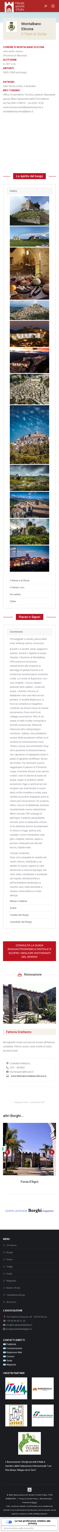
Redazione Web (14, 1352)
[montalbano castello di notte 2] (29, 334)
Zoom (25, 1149)
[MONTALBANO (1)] (29, 505)
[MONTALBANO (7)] (29, 558)
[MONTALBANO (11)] (29, 478)
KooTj (34, 1502)
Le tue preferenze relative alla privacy (32, 1522)
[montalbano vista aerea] (29, 389)
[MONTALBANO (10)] (29, 434)
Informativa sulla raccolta (18, 1528)
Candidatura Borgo (16, 1295)
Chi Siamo (12, 1245)
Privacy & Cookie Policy (28, 1499)
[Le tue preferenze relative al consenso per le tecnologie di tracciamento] (3, 1149)
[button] (7, 1152)
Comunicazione (14, 1348)
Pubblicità (11, 1344)
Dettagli (33, 1149)
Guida (9, 1273)
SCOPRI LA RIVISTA (29, 1210)
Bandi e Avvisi (13, 1287)
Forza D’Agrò (29, 1181)
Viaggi (10, 1266)
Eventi (9, 1259)
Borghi (10, 1252)
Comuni (10, 1356)
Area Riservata (45, 1499)
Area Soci (11, 1302)
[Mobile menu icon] (53, 6)
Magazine (11, 1280)
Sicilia (25, 1102)
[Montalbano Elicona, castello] (29, 211)
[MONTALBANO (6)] (29, 532)
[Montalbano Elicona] (29, 236)
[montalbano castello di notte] (29, 360)
